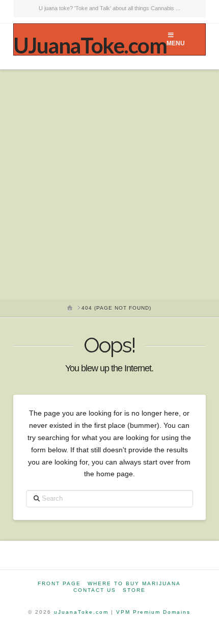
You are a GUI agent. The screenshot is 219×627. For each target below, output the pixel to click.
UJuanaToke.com (90, 45)
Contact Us (94, 590)
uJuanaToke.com (81, 612)
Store (134, 590)
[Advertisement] (109, 184)
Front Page (59, 583)
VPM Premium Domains (153, 612)
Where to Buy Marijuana (134, 583)
